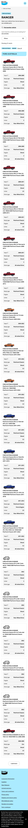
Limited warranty (6, 788)
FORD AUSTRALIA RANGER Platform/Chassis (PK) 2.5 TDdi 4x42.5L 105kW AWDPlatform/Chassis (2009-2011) (13, 210)
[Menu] (25, 3)
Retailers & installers (7, 804)
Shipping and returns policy (9, 798)
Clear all (19, 48)
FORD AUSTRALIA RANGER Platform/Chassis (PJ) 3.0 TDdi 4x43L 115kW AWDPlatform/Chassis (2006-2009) (14, 139)
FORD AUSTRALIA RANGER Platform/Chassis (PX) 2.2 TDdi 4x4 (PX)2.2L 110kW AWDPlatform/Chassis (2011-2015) (13, 422)
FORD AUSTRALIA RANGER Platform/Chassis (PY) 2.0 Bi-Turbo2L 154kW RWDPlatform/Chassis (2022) (14, 599)
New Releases (5, 785)
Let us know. (5, 33)
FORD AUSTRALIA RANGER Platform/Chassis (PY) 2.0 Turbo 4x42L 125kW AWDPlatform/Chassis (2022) (13, 633)
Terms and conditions (7, 791)
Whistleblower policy (7, 801)
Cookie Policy (5, 826)
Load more (14, 763)
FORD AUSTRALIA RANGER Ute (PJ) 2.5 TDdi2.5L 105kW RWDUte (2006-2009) (14, 736)
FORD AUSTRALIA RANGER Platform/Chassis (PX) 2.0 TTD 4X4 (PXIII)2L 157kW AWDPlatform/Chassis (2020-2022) (13, 316)
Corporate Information (7, 779)
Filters (6, 38)
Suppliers (4, 782)
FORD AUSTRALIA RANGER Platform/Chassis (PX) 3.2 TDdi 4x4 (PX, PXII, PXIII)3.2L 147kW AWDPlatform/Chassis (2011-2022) (13, 529)
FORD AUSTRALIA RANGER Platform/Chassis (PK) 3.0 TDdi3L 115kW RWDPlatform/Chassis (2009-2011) (13, 281)
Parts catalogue (5, 807)
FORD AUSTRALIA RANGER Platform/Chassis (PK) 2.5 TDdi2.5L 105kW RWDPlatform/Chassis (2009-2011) (13, 174)
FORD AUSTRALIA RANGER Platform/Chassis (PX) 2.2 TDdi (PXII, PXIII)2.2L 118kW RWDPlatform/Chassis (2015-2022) (13, 387)
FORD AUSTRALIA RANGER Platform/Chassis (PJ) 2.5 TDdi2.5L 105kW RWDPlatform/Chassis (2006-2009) (13, 68)
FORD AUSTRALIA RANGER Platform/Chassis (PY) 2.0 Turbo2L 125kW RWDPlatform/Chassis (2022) (13, 668)
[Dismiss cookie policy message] (26, 819)
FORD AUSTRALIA (6, 48)
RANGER (14, 48)
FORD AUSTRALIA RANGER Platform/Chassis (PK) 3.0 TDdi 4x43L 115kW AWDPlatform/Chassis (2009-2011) (14, 245)
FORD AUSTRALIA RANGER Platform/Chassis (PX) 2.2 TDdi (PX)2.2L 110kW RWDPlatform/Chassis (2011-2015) (13, 458)
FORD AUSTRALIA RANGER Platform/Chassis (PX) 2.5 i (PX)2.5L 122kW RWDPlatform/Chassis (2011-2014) (13, 493)
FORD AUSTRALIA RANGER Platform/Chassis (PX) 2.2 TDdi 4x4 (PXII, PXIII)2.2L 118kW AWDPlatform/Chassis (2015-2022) (13, 351)
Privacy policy (5, 794)
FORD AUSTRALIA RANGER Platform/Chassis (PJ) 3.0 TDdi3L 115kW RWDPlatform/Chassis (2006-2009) (13, 103)
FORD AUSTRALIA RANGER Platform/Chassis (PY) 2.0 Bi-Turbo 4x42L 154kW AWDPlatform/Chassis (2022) (13, 564)
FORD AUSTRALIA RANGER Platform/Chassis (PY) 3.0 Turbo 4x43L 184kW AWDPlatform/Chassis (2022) (13, 702)
